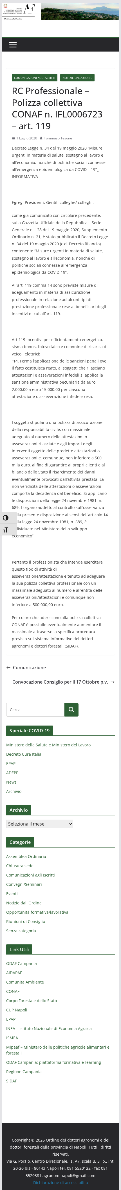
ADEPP (12, 772)
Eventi (12, 893)
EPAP (10, 763)
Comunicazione (29, 667)
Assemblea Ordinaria (26, 856)
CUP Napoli (16, 1010)
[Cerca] (71, 710)
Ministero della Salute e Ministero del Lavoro (48, 745)
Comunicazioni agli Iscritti (34, 78)
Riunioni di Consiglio (25, 921)
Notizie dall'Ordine (77, 78)
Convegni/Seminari (24, 884)
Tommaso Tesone (58, 138)
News (11, 782)
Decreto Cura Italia (23, 754)
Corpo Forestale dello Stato (31, 1000)
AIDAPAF (14, 972)
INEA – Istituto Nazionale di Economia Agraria (49, 1028)
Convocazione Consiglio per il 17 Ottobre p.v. (60, 682)
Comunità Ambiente (25, 982)
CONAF (12, 991)
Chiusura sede (19, 865)
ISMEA (12, 1037)
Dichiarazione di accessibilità (60, 1182)
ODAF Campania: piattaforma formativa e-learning (53, 1062)
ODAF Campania (21, 963)
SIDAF (11, 1081)
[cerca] (35, 710)
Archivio (13, 791)
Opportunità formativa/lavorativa (37, 912)
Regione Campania (24, 1071)
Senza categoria (21, 930)
